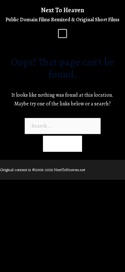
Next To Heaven (62, 10)
